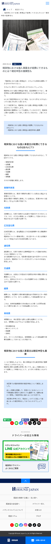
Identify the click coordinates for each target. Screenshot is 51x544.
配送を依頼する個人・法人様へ (25, 497)
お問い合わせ (40, 540)
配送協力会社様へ (13, 504)
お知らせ (38, 510)
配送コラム (19, 9)
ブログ (38, 516)
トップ (9, 9)
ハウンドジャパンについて (13, 510)
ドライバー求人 (38, 504)
